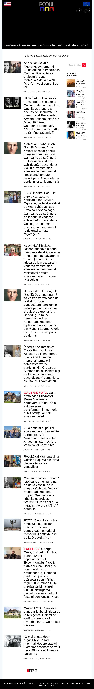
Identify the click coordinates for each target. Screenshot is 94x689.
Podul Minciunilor (47, 45)
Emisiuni (84, 45)
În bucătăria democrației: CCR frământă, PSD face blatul (81, 124)
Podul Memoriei (63, 45)
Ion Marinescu (29, 421)
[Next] (36, 670)
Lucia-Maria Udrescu (82, 125)
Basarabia (26, 45)
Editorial (75, 45)
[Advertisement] (47, 29)
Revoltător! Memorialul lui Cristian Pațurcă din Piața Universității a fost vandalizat (41, 461)
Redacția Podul (29, 450)
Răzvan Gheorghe (30, 601)
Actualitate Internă (12, 45)
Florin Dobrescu (30, 91)
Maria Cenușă (29, 284)
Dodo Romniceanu (82, 83)
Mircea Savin (29, 471)
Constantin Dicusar (31, 542)
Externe (35, 45)
